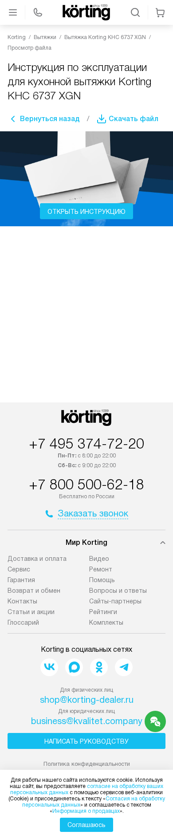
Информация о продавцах (86, 811)
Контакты (22, 601)
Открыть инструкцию (86, 211)
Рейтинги (103, 611)
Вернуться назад (50, 118)
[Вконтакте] (49, 667)
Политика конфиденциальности (86, 763)
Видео (99, 558)
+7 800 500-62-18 (86, 484)
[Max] (74, 667)
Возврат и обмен (34, 590)
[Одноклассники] (99, 667)
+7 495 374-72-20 (86, 444)
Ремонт (100, 569)
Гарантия (21, 579)
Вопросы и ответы (118, 590)
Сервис (19, 569)
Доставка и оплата (37, 558)
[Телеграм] (124, 667)
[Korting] (86, 12)
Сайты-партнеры (115, 601)
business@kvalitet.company (86, 721)
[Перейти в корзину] (160, 12)
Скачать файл (133, 118)
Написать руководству (86, 741)
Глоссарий (23, 622)
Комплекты (106, 622)
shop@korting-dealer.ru (87, 700)
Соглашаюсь (86, 824)
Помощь (102, 579)
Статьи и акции (31, 611)
